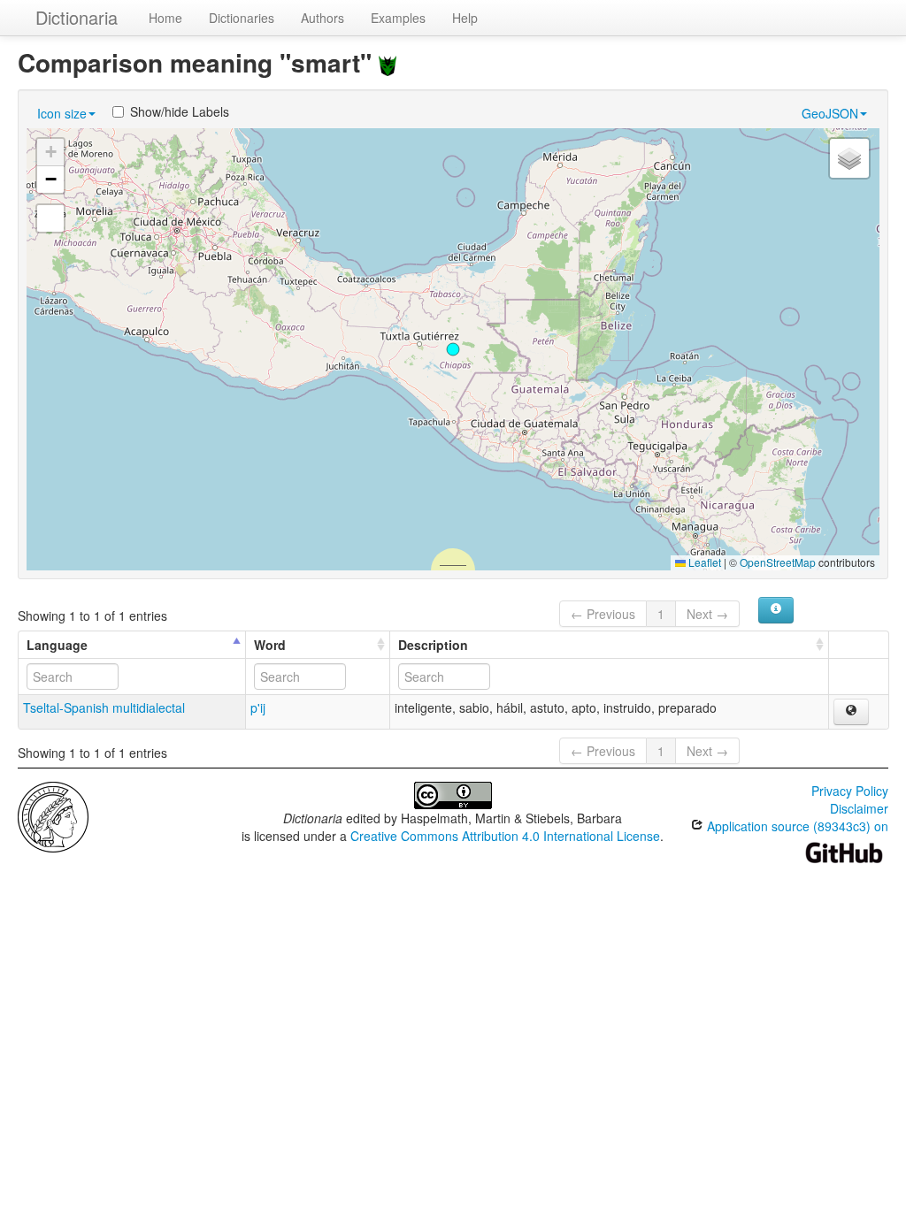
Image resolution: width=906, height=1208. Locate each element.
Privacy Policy (849, 790)
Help (465, 18)
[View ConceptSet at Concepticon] (387, 62)
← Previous (603, 614)
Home (165, 18)
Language (57, 645)
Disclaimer (859, 808)
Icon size (62, 113)
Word (270, 645)
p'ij (257, 707)
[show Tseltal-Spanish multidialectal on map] (851, 712)
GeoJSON (830, 113)
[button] (453, 349)
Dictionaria (76, 17)
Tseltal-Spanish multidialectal (104, 707)
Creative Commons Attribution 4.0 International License (505, 836)
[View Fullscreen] (50, 218)
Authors (322, 18)
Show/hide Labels (179, 111)
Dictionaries (241, 18)
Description (433, 645)
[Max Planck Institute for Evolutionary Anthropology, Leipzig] (53, 815)
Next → (707, 614)
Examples (398, 18)
